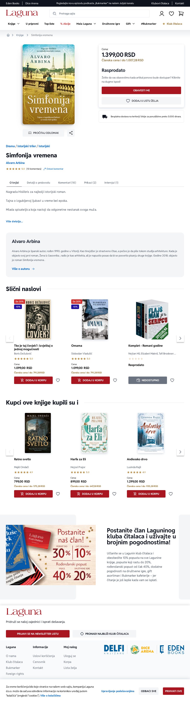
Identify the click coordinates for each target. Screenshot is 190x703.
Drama (10, 146)
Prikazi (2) (90, 182)
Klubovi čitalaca (160, 3)
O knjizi (14, 182)
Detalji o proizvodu (38, 182)
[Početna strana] (23, 13)
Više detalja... (14, 221)
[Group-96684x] (172, 649)
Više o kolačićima (50, 695)
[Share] (71, 133)
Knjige (20, 35)
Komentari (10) (67, 182)
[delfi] (114, 649)
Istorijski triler (26, 146)
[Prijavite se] (162, 14)
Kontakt (179, 3)
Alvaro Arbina (15, 163)
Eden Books (12, 3)
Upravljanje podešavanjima (117, 691)
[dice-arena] (142, 649)
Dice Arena (31, 3)
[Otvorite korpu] (181, 14)
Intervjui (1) (111, 182)
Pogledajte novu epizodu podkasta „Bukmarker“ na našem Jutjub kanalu (95, 3)
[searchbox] (99, 13)
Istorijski (44, 146)
